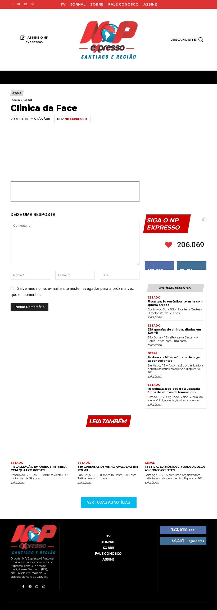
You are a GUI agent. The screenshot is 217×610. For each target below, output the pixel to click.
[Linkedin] (176, 119)
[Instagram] (26, 4)
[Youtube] (19, 4)
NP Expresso (76, 119)
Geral (16, 93)
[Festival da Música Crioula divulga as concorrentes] (175, 445)
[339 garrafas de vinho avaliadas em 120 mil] (108, 445)
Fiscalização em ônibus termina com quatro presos (175, 303)
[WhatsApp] (164, 119)
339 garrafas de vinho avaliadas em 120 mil (174, 331)
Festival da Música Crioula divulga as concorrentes (174, 359)
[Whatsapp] (32, 4)
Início (15, 100)
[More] (200, 119)
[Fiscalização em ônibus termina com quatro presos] (41, 445)
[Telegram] (188, 119)
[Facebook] (12, 4)
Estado (154, 297)
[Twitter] (152, 119)
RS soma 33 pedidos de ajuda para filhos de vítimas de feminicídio (174, 390)
